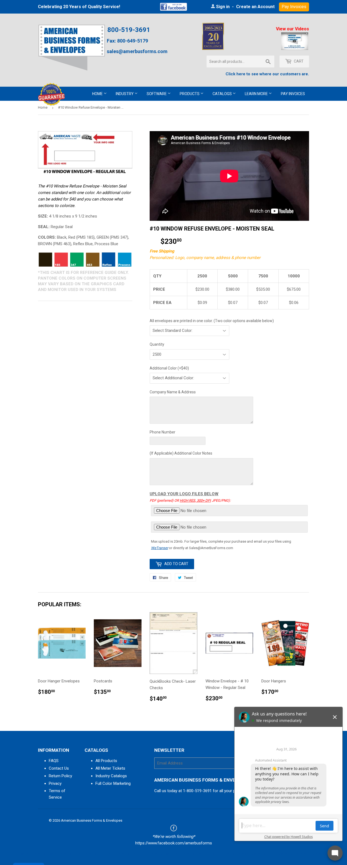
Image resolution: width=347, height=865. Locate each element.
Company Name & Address (173, 392)
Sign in (223, 6)
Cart (298, 61)
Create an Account (255, 6)
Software (157, 94)
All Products (106, 760)
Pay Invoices (293, 94)
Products (190, 94)
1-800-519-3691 (197, 790)
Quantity (157, 344)
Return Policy (60, 775)
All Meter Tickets (110, 768)
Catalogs (223, 94)
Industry (125, 94)
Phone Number (162, 432)
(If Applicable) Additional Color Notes (181, 453)
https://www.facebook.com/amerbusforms (173, 843)
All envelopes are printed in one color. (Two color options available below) (212, 321)
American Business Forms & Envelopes (91, 820)
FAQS (54, 760)
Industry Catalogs (111, 775)
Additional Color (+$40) (169, 368)
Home (98, 94)
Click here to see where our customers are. (267, 74)
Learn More (257, 94)
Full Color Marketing (113, 783)
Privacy (55, 783)
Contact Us (59, 768)
